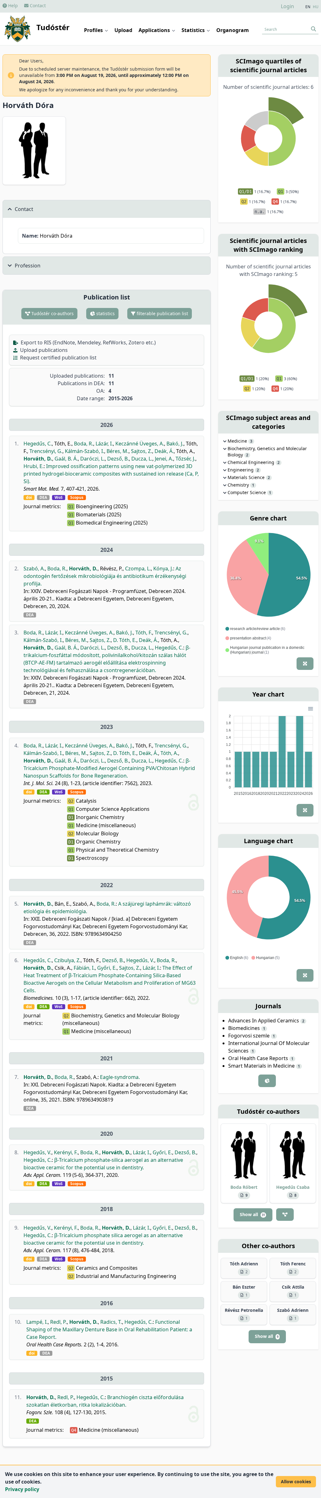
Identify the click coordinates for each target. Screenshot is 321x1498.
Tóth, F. (143, 632)
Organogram (232, 30)
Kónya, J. (163, 568)
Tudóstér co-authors (52, 313)
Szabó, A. (34, 568)
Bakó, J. (174, 443)
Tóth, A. (169, 753)
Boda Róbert (243, 1187)
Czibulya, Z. (67, 960)
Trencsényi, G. (45, 451)
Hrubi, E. (34, 466)
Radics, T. (111, 1321)
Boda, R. (83, 443)
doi (29, 497)
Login (287, 6)
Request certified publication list (58, 357)
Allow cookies (296, 1482)
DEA (43, 497)
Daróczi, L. (92, 458)
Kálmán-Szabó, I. (84, 451)
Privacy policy (22, 1489)
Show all (252, 1214)
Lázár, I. (104, 443)
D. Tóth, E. (124, 640)
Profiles (94, 30)
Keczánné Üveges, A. (139, 443)
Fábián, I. (84, 967)
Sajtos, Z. (141, 451)
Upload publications (43, 350)
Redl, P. (58, 1321)
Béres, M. (118, 451)
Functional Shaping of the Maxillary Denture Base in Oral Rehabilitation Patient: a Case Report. (109, 1329)
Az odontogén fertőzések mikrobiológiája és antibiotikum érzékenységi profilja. (105, 576)
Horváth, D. (38, 458)
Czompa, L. (138, 568)
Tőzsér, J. (185, 458)
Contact (37, 5)
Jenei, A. (164, 458)
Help (12, 5)
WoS (59, 497)
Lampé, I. (37, 1321)
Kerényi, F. (66, 1152)
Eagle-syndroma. (120, 1077)
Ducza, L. (141, 458)
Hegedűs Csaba (292, 1187)
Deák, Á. (164, 451)
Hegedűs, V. (140, 960)
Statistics (194, 30)
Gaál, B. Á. (66, 458)
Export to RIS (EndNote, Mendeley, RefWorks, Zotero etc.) (87, 342)
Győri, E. (107, 967)
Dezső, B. (118, 458)
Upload (123, 30)
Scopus (76, 497)
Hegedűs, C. (38, 443)
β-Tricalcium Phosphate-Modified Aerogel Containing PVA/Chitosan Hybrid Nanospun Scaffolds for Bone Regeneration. (109, 768)
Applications (155, 30)
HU (315, 6)
